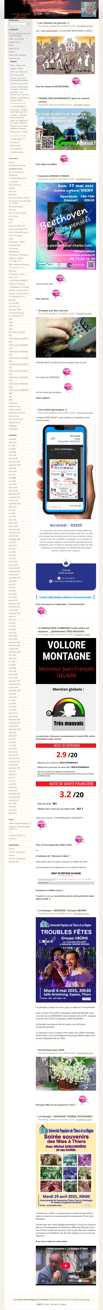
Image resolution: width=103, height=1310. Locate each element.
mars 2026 (12, 455)
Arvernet (12, 52)
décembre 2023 (14, 529)
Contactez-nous (14, 58)
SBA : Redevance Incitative (19, 264)
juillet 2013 (13, 813)
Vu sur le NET (14, 303)
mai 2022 (12, 587)
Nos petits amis (14, 306)
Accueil (11, 162)
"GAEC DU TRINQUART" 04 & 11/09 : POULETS (19, 122)
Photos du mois (14, 406)
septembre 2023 (14, 539)
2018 (10, 329)
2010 (10, 380)
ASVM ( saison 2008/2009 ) (19, 390)
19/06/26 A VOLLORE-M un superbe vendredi (20, 99)
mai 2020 (12, 665)
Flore (10, 223)
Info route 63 (14, 142)
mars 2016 (12, 803)
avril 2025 (12, 481)
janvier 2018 (13, 755)
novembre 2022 (14, 571)
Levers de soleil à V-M (17, 226)
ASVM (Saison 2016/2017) (18, 339)
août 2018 (12, 733)
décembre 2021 (14, 604)
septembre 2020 (14, 652)
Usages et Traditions (16, 258)
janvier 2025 (13, 491)
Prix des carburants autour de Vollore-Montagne (19, 35)
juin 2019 (12, 700)
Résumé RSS (14, 862)
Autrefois (12, 188)
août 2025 (12, 468)
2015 (10, 348)
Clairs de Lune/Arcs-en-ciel (18, 232)
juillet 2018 (13, 736)
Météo (11, 45)
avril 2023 (12, 555)
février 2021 (13, 636)
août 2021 (12, 616)
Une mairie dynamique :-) (52, 409)
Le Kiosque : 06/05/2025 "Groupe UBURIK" (62, 910)
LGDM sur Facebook (16, 39)
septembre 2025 (14, 465)
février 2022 (13, 597)
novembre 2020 (14, 645)
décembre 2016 (14, 794)
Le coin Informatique (16, 313)
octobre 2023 (13, 536)
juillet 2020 (13, 658)
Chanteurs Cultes (15, 310)
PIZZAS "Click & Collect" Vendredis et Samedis (19, 127)
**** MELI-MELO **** (17, 139)
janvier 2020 (13, 678)
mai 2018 (12, 742)
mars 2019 (12, 710)
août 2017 (12, 771)
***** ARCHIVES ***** (16, 316)
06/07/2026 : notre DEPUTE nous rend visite (19, 93)
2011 (10, 374)
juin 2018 (12, 739)
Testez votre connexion (17, 55)
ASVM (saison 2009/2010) (18, 384)
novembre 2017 (14, 762)
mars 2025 (12, 484)
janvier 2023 (13, 565)
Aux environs (13, 216)
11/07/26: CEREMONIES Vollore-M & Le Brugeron (19, 88)
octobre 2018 (13, 726)
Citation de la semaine (17, 413)
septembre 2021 (14, 613)
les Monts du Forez (16, 835)
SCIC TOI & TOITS (17, 75)
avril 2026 (12, 452)
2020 (10, 323)
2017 (10, 335)
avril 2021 (12, 629)
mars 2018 (12, 749)
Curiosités (12, 191)
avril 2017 (12, 784)
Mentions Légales (58, 1304)
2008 (10, 393)
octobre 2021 (13, 610)
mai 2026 (12, 449)
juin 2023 (12, 549)
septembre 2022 (14, 578)
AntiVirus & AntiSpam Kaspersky (75, 1300)
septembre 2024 (14, 504)
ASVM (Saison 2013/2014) (18, 358)
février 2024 (13, 523)
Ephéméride (13, 175)
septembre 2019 (14, 691)
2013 (10, 361)
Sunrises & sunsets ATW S (19, 294)
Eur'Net (11, 839)
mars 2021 (12, 633)
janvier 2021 (13, 639)
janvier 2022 (13, 600)
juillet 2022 (13, 581)
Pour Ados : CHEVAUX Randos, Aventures (18, 116)
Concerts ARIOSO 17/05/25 (53, 176)
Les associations (15, 245)
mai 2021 (12, 626)
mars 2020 (12, 671)
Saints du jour (14, 416)
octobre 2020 (13, 649)
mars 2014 (12, 810)
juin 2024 (12, 510)
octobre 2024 (13, 500)
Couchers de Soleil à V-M (18, 229)
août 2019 (12, 694)
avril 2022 (12, 591)
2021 (10, 319)
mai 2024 (12, 513)
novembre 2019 (14, 684)
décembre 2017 (14, 758)
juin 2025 (12, 475)
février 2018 (13, 752)
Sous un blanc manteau (17, 213)
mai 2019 (12, 704)
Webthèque (13, 426)
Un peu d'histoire (15, 185)
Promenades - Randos (17, 242)
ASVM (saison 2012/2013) (18, 364)
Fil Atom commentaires (17, 859)
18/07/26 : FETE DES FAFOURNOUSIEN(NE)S (19, 79)
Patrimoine (13, 195)
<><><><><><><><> (18, 103)
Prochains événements (17, 165)
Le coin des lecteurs (16, 172)
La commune (13, 182)
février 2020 (13, 674)
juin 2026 (12, 446)
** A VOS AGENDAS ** (18, 107)
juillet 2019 (13, 697)
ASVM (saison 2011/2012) (18, 371)
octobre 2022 (13, 575)
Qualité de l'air (14, 49)
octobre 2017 (13, 765)
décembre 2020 (14, 642)
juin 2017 (12, 778)
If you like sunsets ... (17, 152)
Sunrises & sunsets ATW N (19, 290)
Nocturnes (12, 300)
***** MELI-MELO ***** (17, 297)
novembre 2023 (14, 533)
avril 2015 (12, 807)
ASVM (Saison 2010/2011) (18, 377)
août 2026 (12, 439)
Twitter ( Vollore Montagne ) (19, 823)
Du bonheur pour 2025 (51, 1050)
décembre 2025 (14, 462)
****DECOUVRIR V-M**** (18, 178)
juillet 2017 (13, 774)
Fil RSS (11, 849)
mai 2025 (12, 478)
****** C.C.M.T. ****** (16, 268)
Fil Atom (12, 855)
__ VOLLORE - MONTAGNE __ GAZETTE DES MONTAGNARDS (20, 16)
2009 (10, 387)
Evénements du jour (16, 419)
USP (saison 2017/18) (17, 332)
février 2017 (13, 787)
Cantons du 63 (15, 146)
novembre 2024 (14, 497)
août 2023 (12, 542)
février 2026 (13, 458)
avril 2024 (12, 517)
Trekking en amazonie (17, 284)
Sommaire (13, 158)
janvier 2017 (13, 791)
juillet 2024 (13, 507)
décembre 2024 (14, 494)
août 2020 (12, 655)
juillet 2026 (13, 442)
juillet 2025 (13, 471)
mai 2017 (12, 781)
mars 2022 (12, 594)
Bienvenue (12, 271)
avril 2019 (12, 707)
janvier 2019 (13, 716)
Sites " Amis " (14, 277)
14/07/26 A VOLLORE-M (19, 84)
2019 (10, 326)
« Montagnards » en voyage (19, 287)
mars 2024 (12, 520)
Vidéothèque (13, 429)
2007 (10, 397)
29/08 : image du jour (17, 65)
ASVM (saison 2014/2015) (18, 352)
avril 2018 (12, 745)
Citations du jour (15, 422)
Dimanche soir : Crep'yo (18, 132)
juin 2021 (12, 623)
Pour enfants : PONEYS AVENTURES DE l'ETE (19, 111)
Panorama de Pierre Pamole (19, 198)
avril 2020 (12, 668)
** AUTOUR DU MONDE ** (18, 281)
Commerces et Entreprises (18, 255)
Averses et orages (15, 235)
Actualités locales (85, 26)
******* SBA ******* (15, 261)
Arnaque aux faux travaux (53, 310)
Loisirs (11, 239)
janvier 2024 (13, 526)
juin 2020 (12, 662)
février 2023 (13, 562)
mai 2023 (12, 552)
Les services (13, 248)
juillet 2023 (13, 546)
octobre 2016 (13, 800)
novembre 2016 (14, 797)
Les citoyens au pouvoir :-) (53, 23)
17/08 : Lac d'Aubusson (18, 72)
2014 (10, 355)
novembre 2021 (14, 607)
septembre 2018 (14, 729)
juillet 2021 (13, 620)
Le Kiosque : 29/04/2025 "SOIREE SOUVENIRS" (65, 1116)
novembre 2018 (14, 723)
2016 (10, 342)
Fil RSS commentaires (17, 852)
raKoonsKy (55, 1300)
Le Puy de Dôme (16, 149)
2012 (10, 368)
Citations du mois (15, 409)
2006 (10, 400)
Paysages (12, 210)
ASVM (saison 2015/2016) (18, 345)
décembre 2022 (14, 568)
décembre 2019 (14, 681)
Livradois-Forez (14, 42)
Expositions (13, 403)
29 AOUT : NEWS (16, 69)
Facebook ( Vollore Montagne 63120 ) (19, 828)
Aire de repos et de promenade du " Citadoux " (20, 202)
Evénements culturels (17, 274)
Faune (11, 219)
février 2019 (13, 713)
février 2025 (13, 488)
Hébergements (14, 252)
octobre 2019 (13, 687)
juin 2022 (12, 584)
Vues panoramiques (16, 206)
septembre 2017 (14, 768)
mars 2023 (12, 558)
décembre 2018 (14, 720)
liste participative (50, 31)
